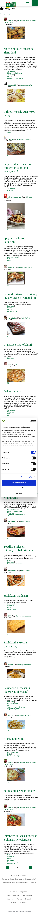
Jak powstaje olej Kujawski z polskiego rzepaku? (19, 879)
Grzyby (9, 705)
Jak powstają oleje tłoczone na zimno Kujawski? (19, 883)
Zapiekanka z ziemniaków (20, 790)
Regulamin (24, 892)
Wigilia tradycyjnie (13, 709)
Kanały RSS (10, 899)
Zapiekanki (11, 71)
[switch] (33, 458)
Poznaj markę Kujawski (19, 875)
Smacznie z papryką (14, 862)
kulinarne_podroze (14, 197)
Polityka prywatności (13, 895)
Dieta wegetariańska (14, 73)
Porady (19, 899)
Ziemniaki (10, 75)
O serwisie (13, 892)
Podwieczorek (12, 311)
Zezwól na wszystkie (19, 482)
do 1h (9, 76)
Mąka (9, 754)
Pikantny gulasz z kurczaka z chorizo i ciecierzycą (20, 837)
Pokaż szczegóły (26, 477)
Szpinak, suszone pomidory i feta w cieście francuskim (20, 295)
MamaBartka (12, 318)
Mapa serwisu (27, 895)
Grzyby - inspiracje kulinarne (17, 707)
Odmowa (19, 493)
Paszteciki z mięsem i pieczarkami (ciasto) (17, 689)
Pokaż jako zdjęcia (6, 14)
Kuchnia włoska (12, 257)
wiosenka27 (12, 85)
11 (25, 867)
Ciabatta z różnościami (18, 344)
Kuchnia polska (12, 703)
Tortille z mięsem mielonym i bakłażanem (18, 548)
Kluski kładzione (14, 738)
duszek (10, 665)
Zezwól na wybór (19, 487)
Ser (8, 414)
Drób (9, 855)
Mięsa (9, 560)
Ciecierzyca (11, 864)
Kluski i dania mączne (14, 756)
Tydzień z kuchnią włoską (16, 515)
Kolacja (9, 607)
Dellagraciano (12, 391)
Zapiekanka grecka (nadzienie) (15, 644)
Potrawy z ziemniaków (15, 78)
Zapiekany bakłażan (16, 595)
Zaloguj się (23, 902)
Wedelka (10, 21)
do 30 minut (11, 609)
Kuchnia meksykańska (15, 564)
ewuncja (11, 267)
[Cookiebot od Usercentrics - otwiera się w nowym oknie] (28, 420)
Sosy (9, 132)
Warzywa (10, 308)
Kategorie (28, 899)
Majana (10, 139)
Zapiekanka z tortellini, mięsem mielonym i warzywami (18, 167)
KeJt (9, 365)
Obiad (9, 261)
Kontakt (14, 902)
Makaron (10, 190)
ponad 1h (10, 860)
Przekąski (10, 306)
